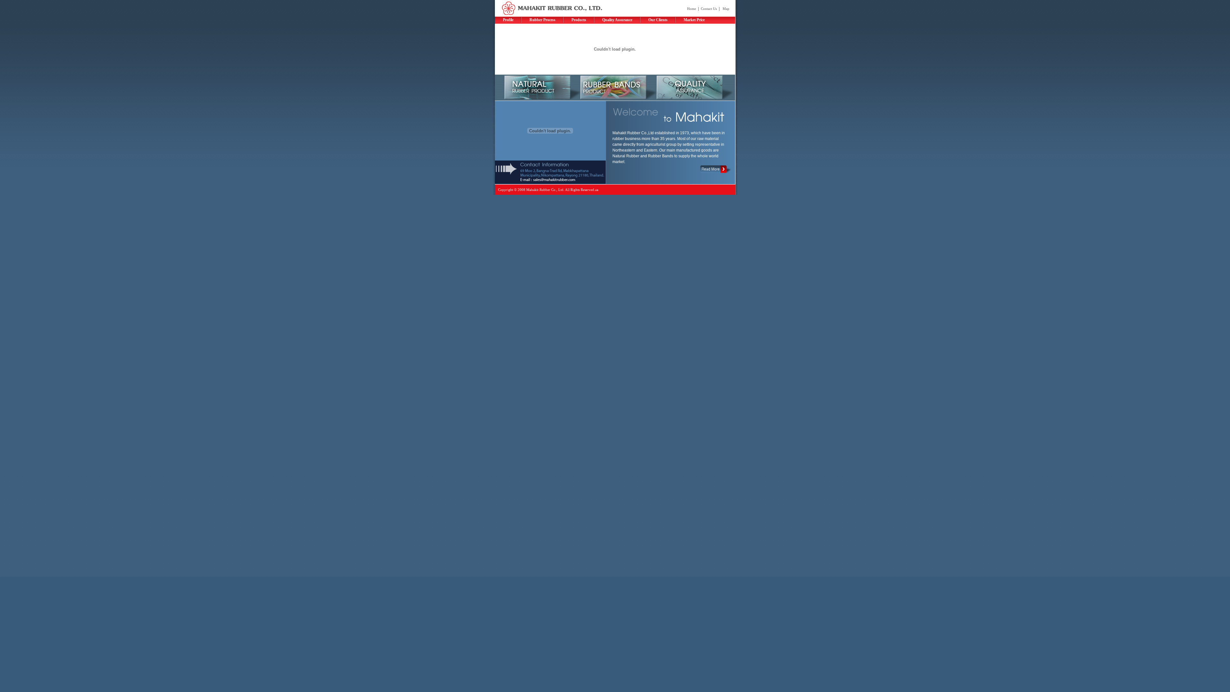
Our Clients (658, 20)
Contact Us (709, 9)
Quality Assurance (617, 20)
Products (578, 20)
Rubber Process (542, 20)
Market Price (694, 20)
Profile (508, 20)
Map (726, 9)
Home (691, 9)
